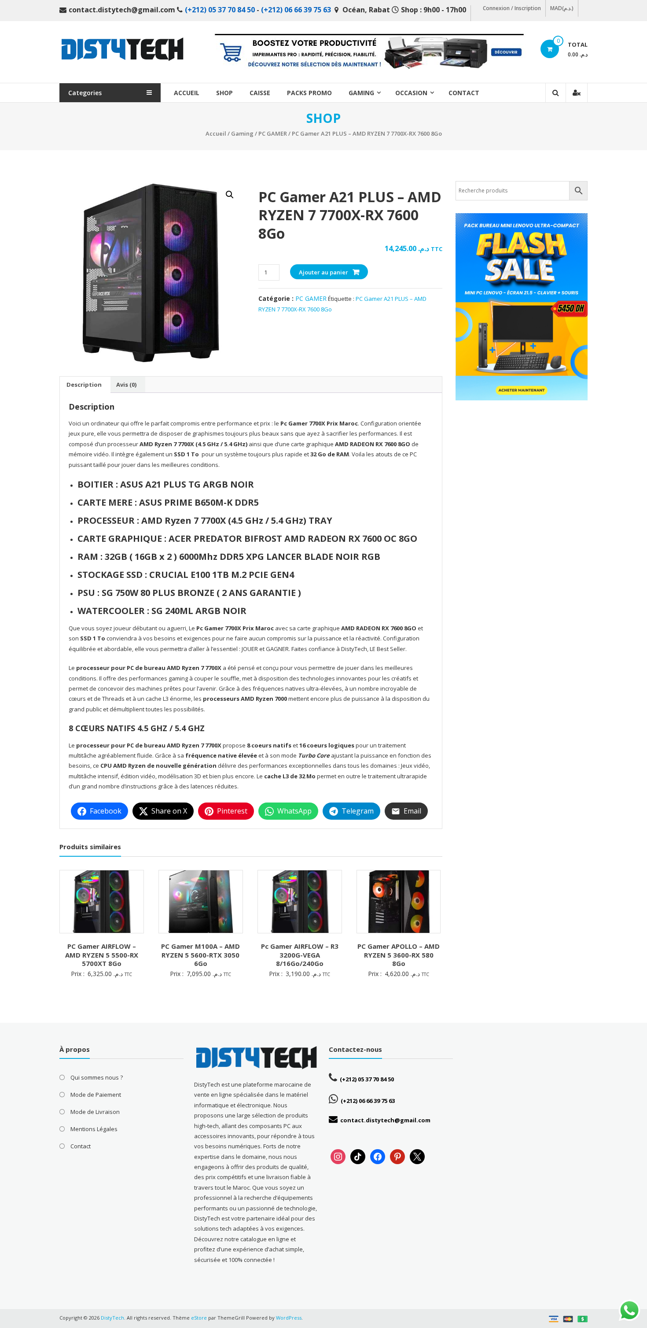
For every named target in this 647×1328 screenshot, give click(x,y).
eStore (199, 1317)
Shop (224, 93)
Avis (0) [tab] (126, 384)
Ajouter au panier (323, 272)
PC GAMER (272, 133)
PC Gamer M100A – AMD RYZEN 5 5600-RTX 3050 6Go (200, 955)
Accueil (186, 93)
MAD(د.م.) (561, 8)
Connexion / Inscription (512, 8)
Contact (463, 93)
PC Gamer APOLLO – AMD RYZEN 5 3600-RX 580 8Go (398, 955)
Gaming (361, 93)
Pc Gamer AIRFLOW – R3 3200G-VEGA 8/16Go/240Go (299, 955)
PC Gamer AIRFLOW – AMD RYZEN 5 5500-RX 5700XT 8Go (101, 955)
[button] (230, 195)
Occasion (411, 93)
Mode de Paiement (95, 1095)
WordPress (288, 1317)
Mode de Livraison (95, 1112)
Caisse (260, 93)
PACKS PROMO (309, 93)
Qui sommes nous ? (96, 1077)
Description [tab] (84, 384)
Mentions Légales (94, 1129)
